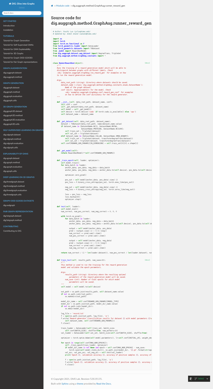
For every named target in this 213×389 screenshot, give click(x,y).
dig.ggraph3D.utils (11, 124)
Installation (8, 30)
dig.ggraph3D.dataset (12, 111)
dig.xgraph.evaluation (12, 167)
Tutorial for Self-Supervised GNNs (18, 45)
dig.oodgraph (9, 205)
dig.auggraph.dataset (12, 73)
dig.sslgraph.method (12, 139)
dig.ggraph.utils (10, 100)
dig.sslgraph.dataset (12, 135)
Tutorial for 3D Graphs (13, 53)
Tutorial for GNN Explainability (16, 49)
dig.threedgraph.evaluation (15, 190)
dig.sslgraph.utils (10, 148)
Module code (62, 6)
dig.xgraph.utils (10, 171)
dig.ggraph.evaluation (12, 96)
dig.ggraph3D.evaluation (14, 120)
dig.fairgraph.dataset (12, 216)
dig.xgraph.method (11, 162)
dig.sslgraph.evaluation (13, 143)
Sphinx (65, 384)
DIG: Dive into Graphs (22, 4)
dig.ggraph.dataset (11, 88)
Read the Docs (103, 384)
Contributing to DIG (12, 231)
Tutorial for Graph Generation (16, 41)
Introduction (9, 26)
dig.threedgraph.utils (12, 195)
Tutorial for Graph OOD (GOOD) (17, 58)
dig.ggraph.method (11, 92)
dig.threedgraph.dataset (13, 182)
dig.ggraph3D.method (13, 115)
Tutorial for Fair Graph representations (20, 62)
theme (80, 384)
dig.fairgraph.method (12, 220)
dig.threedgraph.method (14, 186)
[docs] (147, 63)
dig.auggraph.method (12, 77)
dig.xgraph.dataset (11, 158)
